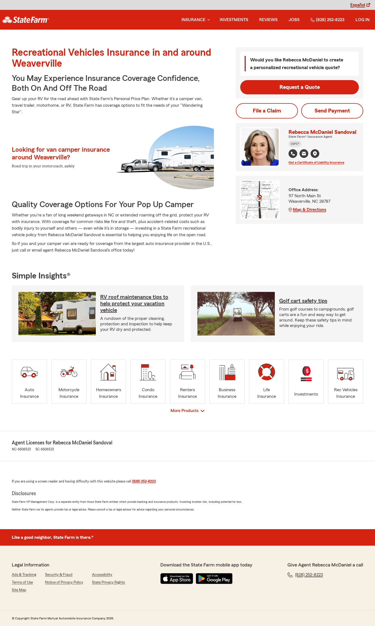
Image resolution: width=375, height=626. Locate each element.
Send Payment (332, 111)
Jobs (294, 20)
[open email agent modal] (304, 154)
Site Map (19, 590)
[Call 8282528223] (293, 153)
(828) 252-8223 (330, 20)
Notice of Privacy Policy (64, 582)
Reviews (268, 20)
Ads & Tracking (24, 575)
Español (357, 5)
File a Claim (267, 111)
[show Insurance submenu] (207, 20)
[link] (25, 19)
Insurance (193, 20)
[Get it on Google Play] (214, 578)
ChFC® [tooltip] (295, 143)
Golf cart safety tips (303, 301)
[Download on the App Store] (176, 578)
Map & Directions (309, 209)
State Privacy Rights (108, 582)
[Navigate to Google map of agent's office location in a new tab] (314, 153)
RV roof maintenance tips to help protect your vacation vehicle (134, 303)
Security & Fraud (58, 575)
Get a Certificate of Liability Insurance (316, 162)
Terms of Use (22, 582)
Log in (363, 20)
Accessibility (102, 575)
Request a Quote (299, 87)
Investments (234, 20)
